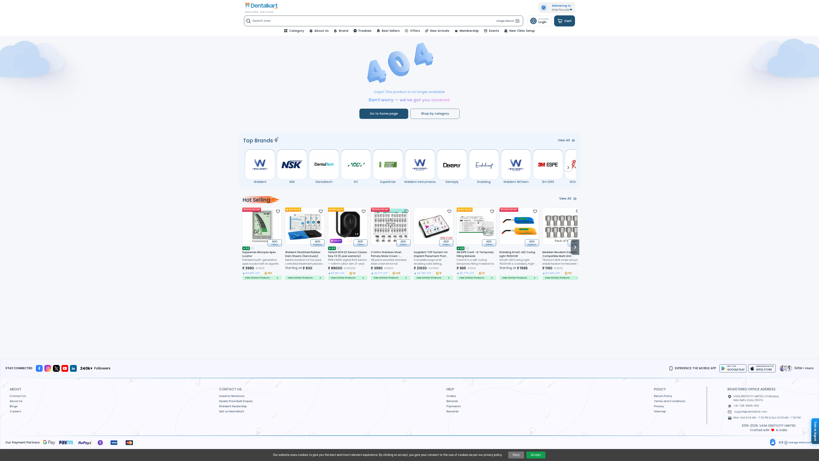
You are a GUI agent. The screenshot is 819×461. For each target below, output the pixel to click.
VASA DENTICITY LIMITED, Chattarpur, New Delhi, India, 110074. (756, 398)
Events (494, 31)
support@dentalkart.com (750, 411)
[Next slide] (575, 243)
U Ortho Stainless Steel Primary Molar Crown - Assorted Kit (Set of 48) (386, 256)
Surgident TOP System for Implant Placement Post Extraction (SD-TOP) (431, 256)
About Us (321, 31)
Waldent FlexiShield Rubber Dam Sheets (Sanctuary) (302, 254)
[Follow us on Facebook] (39, 368)
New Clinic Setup (522, 31)
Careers (15, 411)
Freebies (365, 31)
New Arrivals (439, 31)
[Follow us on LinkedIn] (73, 368)
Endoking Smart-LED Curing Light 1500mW (517, 254)
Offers (415, 31)
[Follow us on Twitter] (56, 368)
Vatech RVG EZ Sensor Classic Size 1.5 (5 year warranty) (347, 254)
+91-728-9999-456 (746, 405)
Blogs (13, 406)
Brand (343, 31)
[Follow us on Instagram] (47, 368)
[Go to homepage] (261, 6)
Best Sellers (391, 31)
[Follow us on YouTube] (64, 368)
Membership (469, 31)
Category (296, 31)
